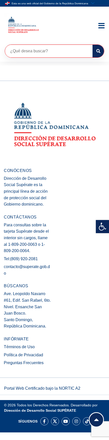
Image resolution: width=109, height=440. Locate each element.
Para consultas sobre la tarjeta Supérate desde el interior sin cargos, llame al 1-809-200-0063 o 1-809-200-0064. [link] (26, 238)
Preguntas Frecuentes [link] (24, 363)
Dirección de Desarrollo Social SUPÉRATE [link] (40, 410)
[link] (102, 226)
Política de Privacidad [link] (23, 355)
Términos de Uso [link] (19, 347)
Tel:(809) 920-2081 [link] (21, 259)
